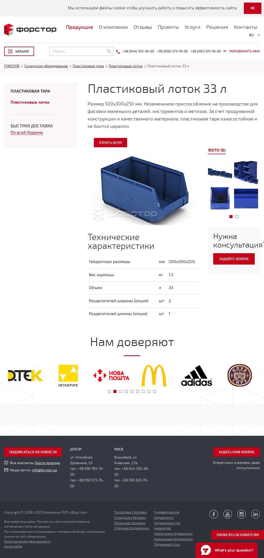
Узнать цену (110, 143)
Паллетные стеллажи (130, 512)
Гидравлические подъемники (166, 515)
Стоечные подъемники (131, 528)
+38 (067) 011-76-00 (206, 51)
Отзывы (143, 27)
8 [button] (149, 391)
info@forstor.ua (44, 470)
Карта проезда (47, 463)
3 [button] (120, 391)
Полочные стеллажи (129, 523)
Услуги (193, 27)
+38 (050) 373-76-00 (172, 51)
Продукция (79, 27)
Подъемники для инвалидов (167, 526)
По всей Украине (27, 132)
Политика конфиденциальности (27, 541)
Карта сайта (13, 546)
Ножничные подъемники (173, 534)
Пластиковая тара (30, 91)
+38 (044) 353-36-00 (138, 51)
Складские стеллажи (130, 518)
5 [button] (132, 391)
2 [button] (236, 216)
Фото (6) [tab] (217, 150)
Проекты (168, 27)
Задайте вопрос (234, 259)
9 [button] (154, 391)
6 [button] (137, 391)
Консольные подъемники (173, 539)
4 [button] (126, 391)
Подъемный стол (167, 545)
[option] (234, 186)
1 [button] (231, 216)
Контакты (245, 27)
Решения (217, 27)
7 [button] (143, 391)
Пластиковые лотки (30, 102)
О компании (113, 27)
